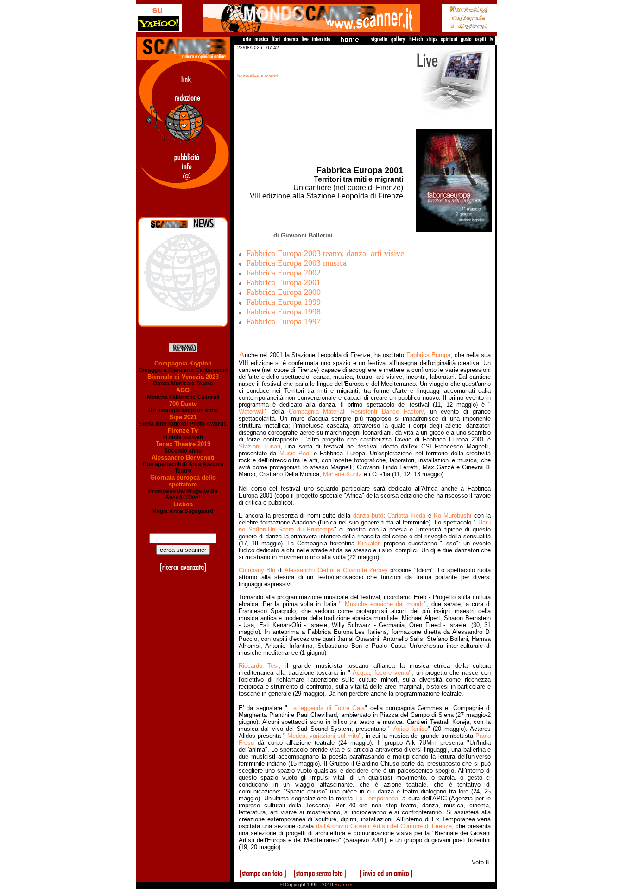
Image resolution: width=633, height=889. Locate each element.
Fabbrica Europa (428, 355)
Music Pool (294, 453)
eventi (271, 75)
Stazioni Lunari (259, 446)
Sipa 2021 (183, 417)
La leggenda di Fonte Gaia (327, 707)
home (243, 75)
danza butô (368, 515)
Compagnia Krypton (183, 363)
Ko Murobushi (452, 515)
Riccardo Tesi (259, 665)
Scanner (344, 884)
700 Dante (183, 403)
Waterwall (252, 411)
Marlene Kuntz (343, 474)
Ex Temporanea (376, 798)
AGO (183, 390)
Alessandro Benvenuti (183, 457)
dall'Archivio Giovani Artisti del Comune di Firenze (384, 826)
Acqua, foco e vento (381, 672)
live (255, 75)
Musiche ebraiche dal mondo (385, 604)
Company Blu (257, 570)
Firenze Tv (183, 430)
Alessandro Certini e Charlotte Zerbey (336, 570)
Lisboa (183, 504)
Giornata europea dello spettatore (183, 481)
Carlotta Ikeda (407, 515)
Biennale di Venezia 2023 (183, 376)
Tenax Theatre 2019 (183, 444)
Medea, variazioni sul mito (323, 735)
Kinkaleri (369, 543)
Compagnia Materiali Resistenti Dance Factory (356, 411)
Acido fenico (410, 728)
